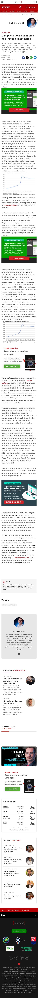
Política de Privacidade (13, 910)
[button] (31, 7)
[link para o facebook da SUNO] (11, 958)
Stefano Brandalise (10, 869)
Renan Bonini (8, 881)
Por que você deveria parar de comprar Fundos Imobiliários (13, 861)
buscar (20, 7)
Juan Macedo (7, 698)
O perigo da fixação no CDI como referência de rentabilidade (13, 850)
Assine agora (19, 931)
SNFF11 (32, 11)
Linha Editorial (25, 910)
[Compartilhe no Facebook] (23, 57)
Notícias (3, 15)
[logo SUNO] (17, 2)
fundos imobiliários (10, 205)
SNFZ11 (5, 11)
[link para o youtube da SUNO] (27, 958)
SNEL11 (19, 11)
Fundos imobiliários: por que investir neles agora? (13, 681)
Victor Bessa (8, 857)
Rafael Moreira (9, 845)
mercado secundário (22, 557)
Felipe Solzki (19, 632)
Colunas (10, 15)
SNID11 (25, 11)
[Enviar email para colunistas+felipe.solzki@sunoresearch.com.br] (19, 654)
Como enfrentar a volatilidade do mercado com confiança (12, 873)
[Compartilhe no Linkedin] (35, 57)
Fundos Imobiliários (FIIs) (9, 605)
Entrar (34, 2)
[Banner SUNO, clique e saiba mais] (19, 102)
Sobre (3, 910)
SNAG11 (12, 11)
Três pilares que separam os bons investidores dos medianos (12, 897)
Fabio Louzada (7, 676)
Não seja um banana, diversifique (13, 702)
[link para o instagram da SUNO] (22, 958)
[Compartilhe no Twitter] (27, 57)
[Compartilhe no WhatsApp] (31, 57)
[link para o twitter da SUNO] (16, 958)
